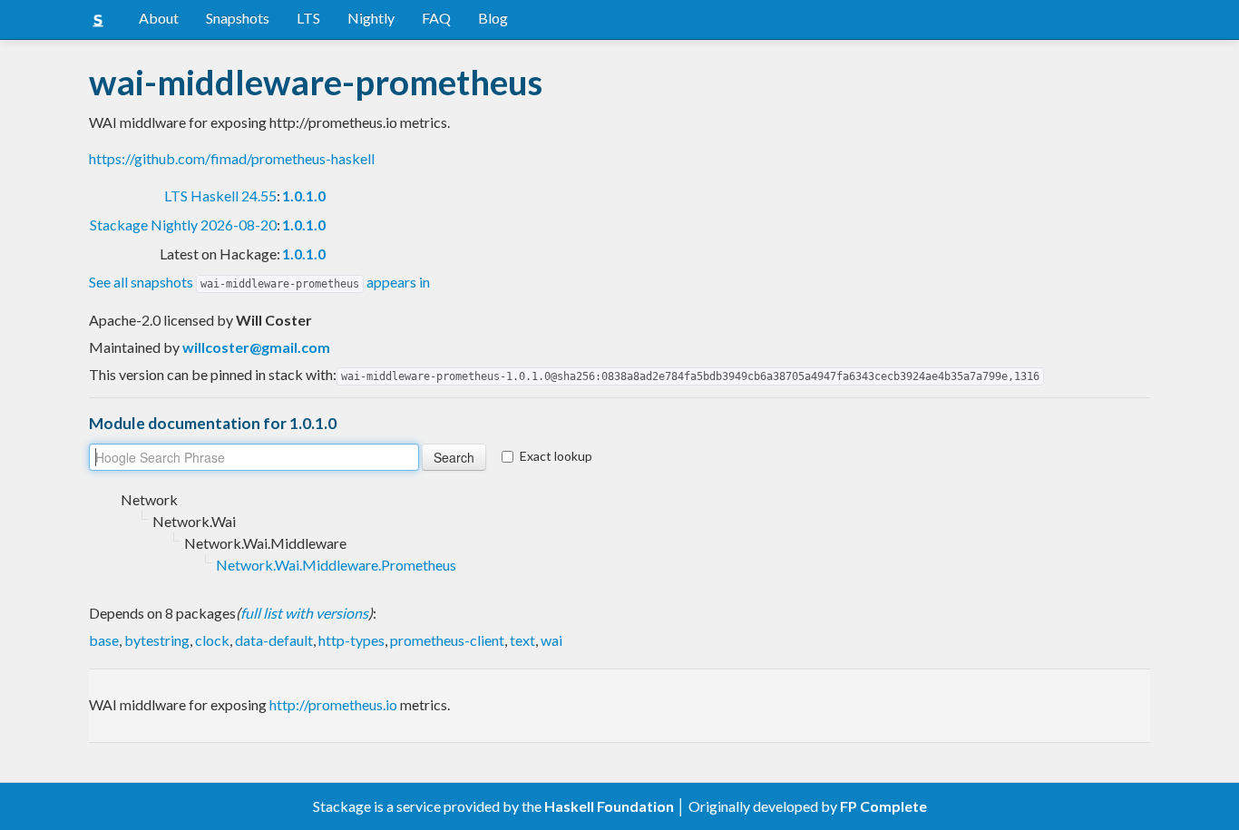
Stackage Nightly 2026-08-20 (183, 224)
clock (212, 640)
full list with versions (304, 612)
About (159, 17)
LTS (308, 17)
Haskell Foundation (609, 806)
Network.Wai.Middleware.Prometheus (336, 564)
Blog (493, 17)
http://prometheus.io (333, 704)
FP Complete (883, 806)
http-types (351, 640)
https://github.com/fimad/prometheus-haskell (232, 158)
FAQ (436, 17)
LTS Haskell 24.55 (220, 195)
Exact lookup (556, 456)
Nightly (371, 17)
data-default (274, 640)
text (522, 640)
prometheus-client (447, 640)
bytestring (157, 640)
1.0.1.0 (304, 195)
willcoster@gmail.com (256, 347)
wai (551, 640)
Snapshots (237, 17)
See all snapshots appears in (259, 281)
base (104, 640)
